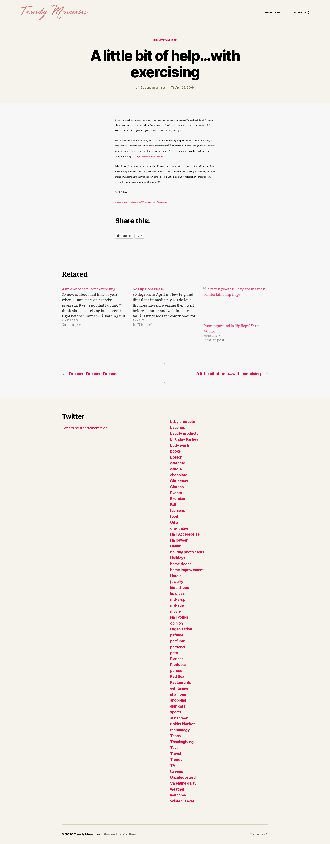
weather (177, 789)
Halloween (179, 540)
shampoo (178, 694)
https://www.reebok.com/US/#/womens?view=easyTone (141, 202)
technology (180, 730)
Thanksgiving (182, 742)
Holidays (177, 558)
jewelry (176, 582)
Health (175, 546)
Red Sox (177, 676)
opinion (176, 623)
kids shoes (179, 588)
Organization (181, 629)
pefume (176, 635)
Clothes (177, 487)
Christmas (179, 481)
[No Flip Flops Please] (165, 315)
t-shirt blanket (182, 724)
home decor (180, 564)
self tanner (179, 688)
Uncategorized (165, 40)
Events (176, 493)
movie (175, 611)
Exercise (177, 499)
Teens (175, 736)
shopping (178, 700)
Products (178, 665)
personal (177, 647)
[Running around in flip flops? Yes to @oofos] (236, 305)
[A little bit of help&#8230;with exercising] (94, 315)
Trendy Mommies (87, 834)
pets (174, 653)
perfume (177, 641)
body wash (179, 445)
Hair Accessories (185, 534)
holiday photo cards (187, 552)
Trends (176, 759)
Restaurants (180, 682)
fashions (177, 510)
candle (176, 469)
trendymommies (155, 87)
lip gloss (177, 593)
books (175, 451)
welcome (178, 795)
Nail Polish (179, 617)
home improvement (187, 570)
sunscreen (179, 718)
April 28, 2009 (184, 87)
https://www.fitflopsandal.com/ (149, 156)
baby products (182, 422)
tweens (176, 771)
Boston (176, 457)
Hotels (175, 576)
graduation (179, 528)
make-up (177, 599)
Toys (174, 748)
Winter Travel (182, 801)
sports (176, 712)
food (174, 516)
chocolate (178, 475)
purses (176, 671)
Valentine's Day (183, 783)
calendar (177, 463)
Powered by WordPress (120, 834)
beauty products (184, 433)
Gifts (174, 522)
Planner (176, 659)
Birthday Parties (184, 439)
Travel (175, 754)
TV (172, 765)
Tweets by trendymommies (84, 428)
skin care (178, 706)
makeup (177, 605)
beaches (177, 427)
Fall (173, 505)
